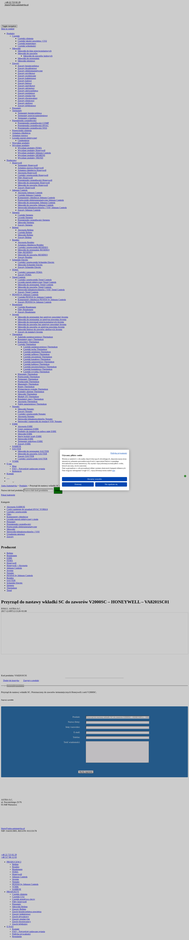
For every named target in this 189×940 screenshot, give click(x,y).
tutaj (113, 471)
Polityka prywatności (119, 453)
